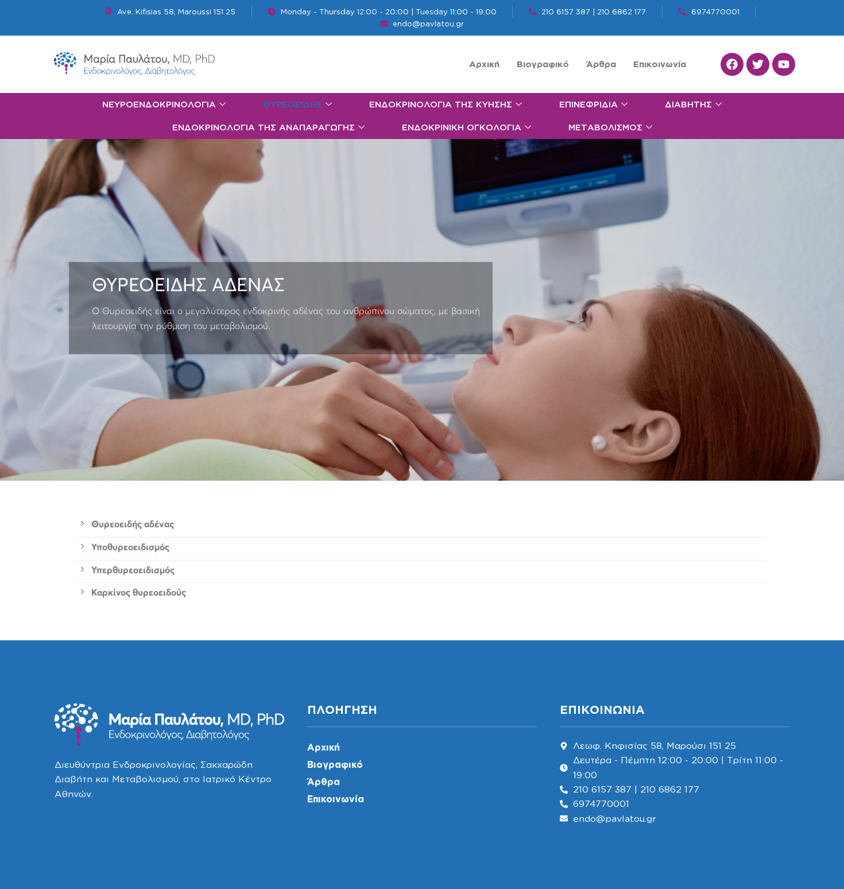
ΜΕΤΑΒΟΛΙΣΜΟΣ (605, 127)
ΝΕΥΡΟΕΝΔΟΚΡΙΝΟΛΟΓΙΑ (159, 104)
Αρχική (484, 64)
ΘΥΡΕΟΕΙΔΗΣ (292, 104)
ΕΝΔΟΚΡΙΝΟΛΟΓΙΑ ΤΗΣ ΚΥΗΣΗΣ (440, 104)
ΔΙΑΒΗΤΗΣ (688, 104)
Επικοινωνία (659, 64)
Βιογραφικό (543, 64)
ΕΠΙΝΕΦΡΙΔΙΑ (588, 104)
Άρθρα (601, 64)
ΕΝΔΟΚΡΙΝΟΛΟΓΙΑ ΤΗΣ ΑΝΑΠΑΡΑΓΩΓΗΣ (263, 127)
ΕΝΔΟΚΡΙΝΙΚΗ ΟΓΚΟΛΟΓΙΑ (461, 127)
